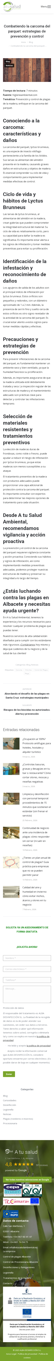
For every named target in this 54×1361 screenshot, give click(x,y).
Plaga (27, 673)
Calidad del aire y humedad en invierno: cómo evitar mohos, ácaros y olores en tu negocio (34, 896)
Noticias (9, 66)
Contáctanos (28, 644)
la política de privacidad (39, 1045)
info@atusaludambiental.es (23, 1247)
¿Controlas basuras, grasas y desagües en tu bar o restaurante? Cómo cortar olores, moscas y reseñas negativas (36, 773)
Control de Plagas (41, 670)
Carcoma (19, 670)
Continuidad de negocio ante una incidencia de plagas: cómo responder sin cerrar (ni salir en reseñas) (36, 836)
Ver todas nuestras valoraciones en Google (27, 1180)
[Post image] (11, 744)
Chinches (28, 670)
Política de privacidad (27, 1354)
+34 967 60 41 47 (22, 1236)
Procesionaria (10, 1123)
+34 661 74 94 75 (18, 1242)
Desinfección (9, 1104)
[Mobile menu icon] (49, 6)
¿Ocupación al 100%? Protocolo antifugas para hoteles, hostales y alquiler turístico (36, 745)
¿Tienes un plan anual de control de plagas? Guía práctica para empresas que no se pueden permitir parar (36, 866)
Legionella (8, 1109)
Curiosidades (9, 1100)
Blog (8, 62)
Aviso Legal (11, 1354)
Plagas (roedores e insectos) (18, 1118)
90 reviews (42, 1165)
